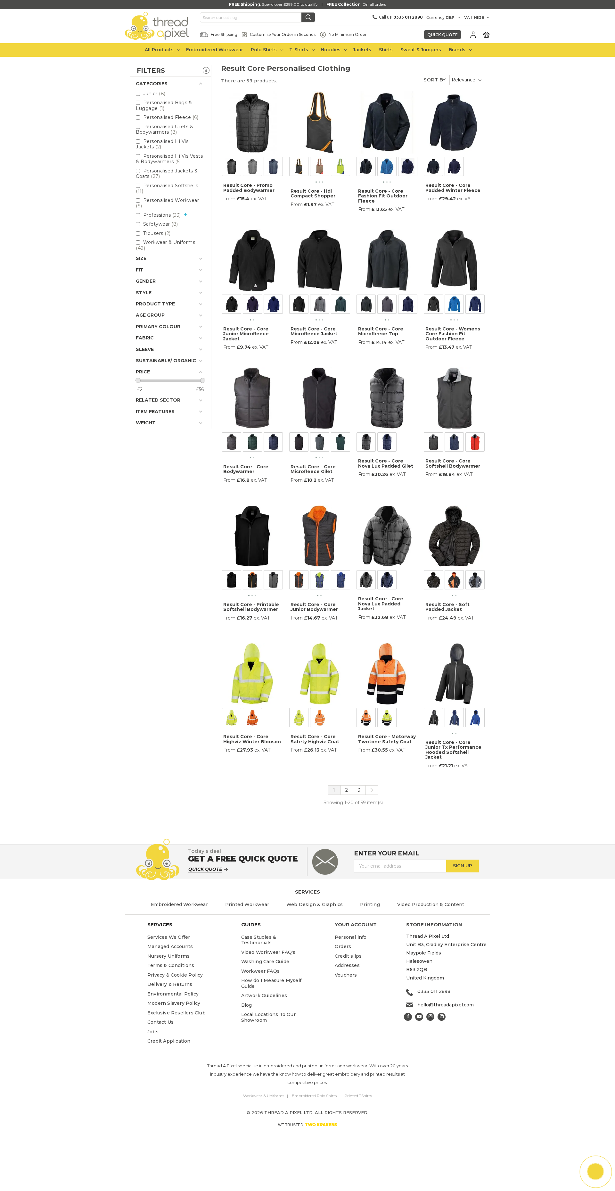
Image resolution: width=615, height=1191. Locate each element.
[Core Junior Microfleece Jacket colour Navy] (252, 305)
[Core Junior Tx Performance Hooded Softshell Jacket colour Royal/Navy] (475, 719)
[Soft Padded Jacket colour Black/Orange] (454, 581)
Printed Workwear (247, 904)
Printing (370, 904)
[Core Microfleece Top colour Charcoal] (387, 305)
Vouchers (346, 975)
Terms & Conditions (170, 965)
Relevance (463, 80)
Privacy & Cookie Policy (175, 975)
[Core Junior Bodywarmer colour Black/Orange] (298, 581)
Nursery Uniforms (168, 956)
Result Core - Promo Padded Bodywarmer (249, 187)
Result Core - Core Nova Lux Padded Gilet (385, 463)
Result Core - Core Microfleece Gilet (313, 469)
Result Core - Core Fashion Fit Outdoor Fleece (382, 196)
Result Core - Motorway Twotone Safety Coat (387, 739)
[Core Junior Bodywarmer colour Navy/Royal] (340, 581)
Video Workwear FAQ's (268, 952)
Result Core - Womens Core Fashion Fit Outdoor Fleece (452, 334)
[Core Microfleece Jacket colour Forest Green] (340, 305)
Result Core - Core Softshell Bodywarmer (452, 463)
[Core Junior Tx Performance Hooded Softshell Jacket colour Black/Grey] (433, 719)
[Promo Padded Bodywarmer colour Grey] (252, 168)
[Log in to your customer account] (473, 34)
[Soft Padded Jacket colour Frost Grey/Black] (475, 581)
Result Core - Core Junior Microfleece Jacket (246, 334)
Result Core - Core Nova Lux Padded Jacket (380, 604)
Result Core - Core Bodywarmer (245, 469)
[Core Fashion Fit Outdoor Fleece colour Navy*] (407, 168)
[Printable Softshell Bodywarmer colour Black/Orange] (252, 581)
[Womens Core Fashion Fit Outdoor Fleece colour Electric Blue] (454, 305)
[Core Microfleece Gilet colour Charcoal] (319, 443)
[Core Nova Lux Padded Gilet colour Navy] (387, 443)
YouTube (419, 1017)
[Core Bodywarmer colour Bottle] (252, 443)
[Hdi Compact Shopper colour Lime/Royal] (340, 168)
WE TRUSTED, (307, 1124)
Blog (246, 1005)
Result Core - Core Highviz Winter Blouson (252, 739)
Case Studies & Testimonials (258, 940)
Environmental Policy (173, 994)
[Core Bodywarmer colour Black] (231, 443)
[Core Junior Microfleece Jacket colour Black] (231, 305)
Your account (356, 924)
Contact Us (160, 1022)
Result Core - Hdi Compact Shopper (313, 193)
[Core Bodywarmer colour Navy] (273, 443)
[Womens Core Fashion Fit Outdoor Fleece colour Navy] (475, 305)
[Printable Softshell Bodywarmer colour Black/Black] (231, 581)
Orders (343, 946)
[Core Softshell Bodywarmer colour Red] (475, 443)
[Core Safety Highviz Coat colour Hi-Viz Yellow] (298, 719)
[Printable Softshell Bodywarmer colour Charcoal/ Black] (273, 581)
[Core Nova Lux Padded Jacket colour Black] (366, 581)
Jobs (153, 1032)
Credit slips (348, 956)
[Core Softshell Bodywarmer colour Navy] (454, 443)
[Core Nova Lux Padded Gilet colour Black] (366, 443)
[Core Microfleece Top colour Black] (366, 305)
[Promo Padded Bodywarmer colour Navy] (273, 168)
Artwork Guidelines (264, 995)
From (229, 199)
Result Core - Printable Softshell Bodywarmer (251, 607)
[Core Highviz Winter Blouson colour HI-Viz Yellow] (231, 719)
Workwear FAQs (260, 971)
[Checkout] (486, 34)
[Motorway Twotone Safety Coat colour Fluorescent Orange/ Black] (366, 719)
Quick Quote (442, 34)
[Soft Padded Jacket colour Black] (433, 581)
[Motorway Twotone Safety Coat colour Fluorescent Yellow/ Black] (387, 719)
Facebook (408, 1017)
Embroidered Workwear (179, 904)
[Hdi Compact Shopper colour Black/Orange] (298, 168)
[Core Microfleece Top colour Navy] (407, 305)
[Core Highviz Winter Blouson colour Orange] (252, 719)
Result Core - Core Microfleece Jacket (314, 331)
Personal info (351, 937)
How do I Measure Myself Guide (271, 983)
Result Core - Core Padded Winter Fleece (452, 187)
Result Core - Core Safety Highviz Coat (315, 739)
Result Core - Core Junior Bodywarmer (314, 607)
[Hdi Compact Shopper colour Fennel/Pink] (319, 168)
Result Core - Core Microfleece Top (380, 331)
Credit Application (169, 1041)
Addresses (347, 965)
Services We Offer (168, 937)
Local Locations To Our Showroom (268, 1017)
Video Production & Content (430, 904)
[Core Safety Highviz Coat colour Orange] (319, 719)
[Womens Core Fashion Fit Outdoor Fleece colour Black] (433, 305)
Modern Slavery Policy (173, 1003)
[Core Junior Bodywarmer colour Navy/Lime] (319, 581)
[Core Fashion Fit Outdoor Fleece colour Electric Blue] (387, 168)
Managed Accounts (170, 946)
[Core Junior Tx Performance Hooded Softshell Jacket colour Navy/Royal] (454, 719)
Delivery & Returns (170, 984)
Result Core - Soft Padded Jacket (447, 607)
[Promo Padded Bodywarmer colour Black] (231, 168)
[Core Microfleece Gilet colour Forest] (340, 443)
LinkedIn (442, 1017)
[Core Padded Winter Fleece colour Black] (433, 168)
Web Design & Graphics (314, 904)
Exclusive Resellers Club (176, 1013)
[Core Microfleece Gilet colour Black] (298, 443)
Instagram (430, 1017)
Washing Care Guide (265, 961)
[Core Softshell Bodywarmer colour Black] (433, 443)
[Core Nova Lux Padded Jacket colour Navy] (387, 581)
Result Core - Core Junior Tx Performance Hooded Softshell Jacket (453, 749)
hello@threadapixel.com (445, 1005)
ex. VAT (259, 199)
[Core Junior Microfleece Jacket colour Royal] (273, 305)
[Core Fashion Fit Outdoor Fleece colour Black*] (366, 168)
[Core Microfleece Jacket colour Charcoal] (319, 305)
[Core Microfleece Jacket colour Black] (298, 305)
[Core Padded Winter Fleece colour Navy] (454, 168)
